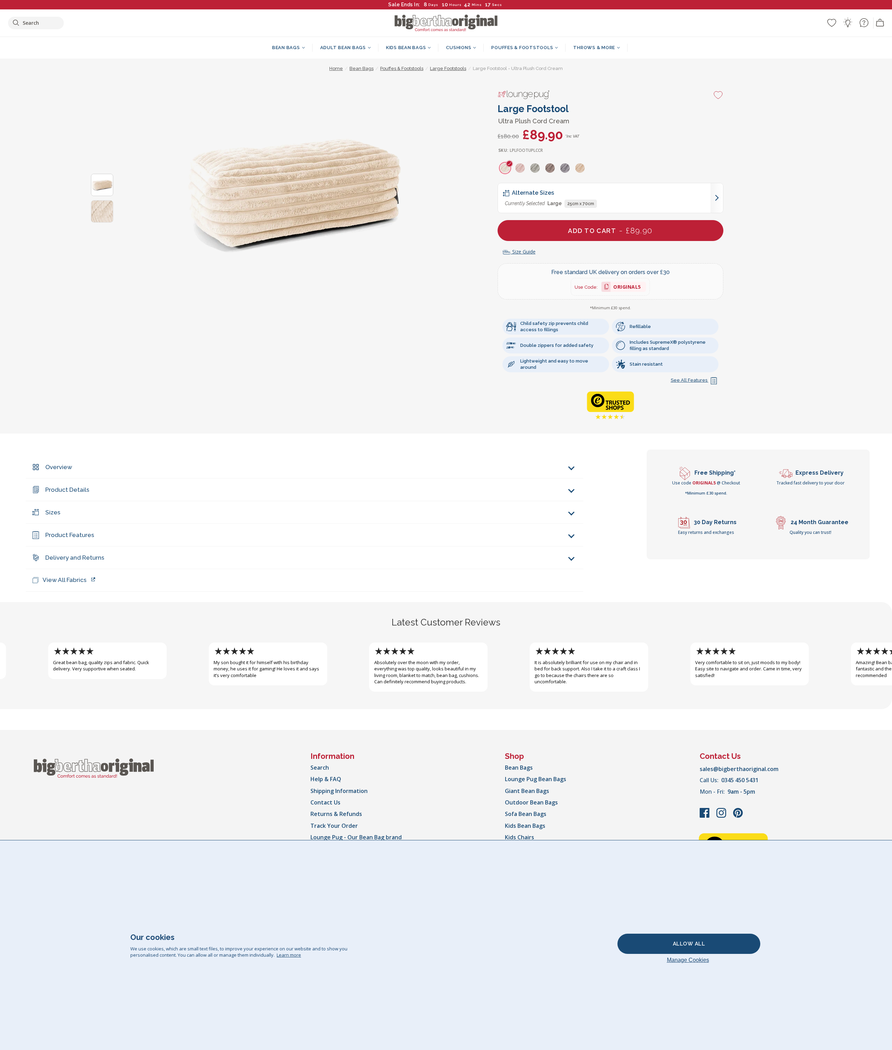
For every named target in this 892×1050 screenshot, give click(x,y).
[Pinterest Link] (738, 816)
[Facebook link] (705, 816)
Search (319, 767)
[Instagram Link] (722, 816)
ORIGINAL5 (627, 287)
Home (336, 68)
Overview (58, 467)
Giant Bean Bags (527, 791)
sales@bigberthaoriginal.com (739, 769)
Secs (497, 5)
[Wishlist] (831, 22)
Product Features (69, 534)
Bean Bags (519, 767)
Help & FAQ (325, 779)
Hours (455, 5)
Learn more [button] (289, 955)
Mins (477, 5)
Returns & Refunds (336, 814)
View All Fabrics (64, 579)
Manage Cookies (688, 960)
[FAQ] (864, 22)
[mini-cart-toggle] (880, 23)
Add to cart (610, 230)
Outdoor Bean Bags (531, 802)
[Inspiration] (848, 22)
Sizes (52, 512)
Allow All (689, 944)
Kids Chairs (519, 837)
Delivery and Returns (74, 557)
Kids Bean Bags (525, 826)
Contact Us (325, 802)
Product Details (67, 489)
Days (433, 5)
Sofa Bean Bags (525, 814)
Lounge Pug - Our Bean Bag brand (356, 837)
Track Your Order (334, 826)
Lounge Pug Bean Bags (535, 779)
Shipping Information (339, 791)
